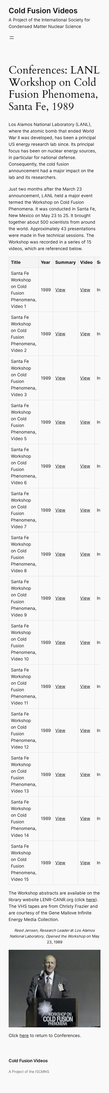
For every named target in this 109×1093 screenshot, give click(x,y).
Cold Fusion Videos (43, 10)
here (90, 899)
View (60, 289)
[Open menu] (12, 38)
